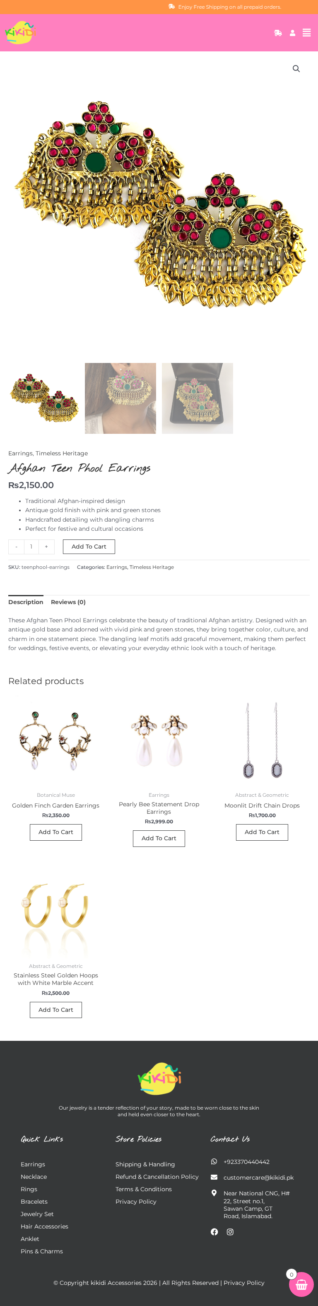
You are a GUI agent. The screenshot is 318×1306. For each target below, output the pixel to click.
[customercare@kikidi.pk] (214, 1177)
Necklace (34, 1176)
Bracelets (34, 1201)
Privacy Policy (136, 1201)
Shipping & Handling (145, 1164)
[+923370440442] (214, 1161)
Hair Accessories (44, 1226)
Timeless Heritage (62, 453)
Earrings (20, 453)
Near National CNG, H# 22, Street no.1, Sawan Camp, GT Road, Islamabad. (257, 1205)
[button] (307, 33)
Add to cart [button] (56, 832)
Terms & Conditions (144, 1189)
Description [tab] (25, 602)
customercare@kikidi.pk (259, 1177)
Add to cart (89, 546)
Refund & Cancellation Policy (157, 1176)
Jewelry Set (37, 1214)
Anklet (30, 1239)
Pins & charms (42, 1251)
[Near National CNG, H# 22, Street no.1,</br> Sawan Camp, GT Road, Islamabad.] (214, 1193)
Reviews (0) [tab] (68, 602)
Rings (29, 1189)
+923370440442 (247, 1162)
